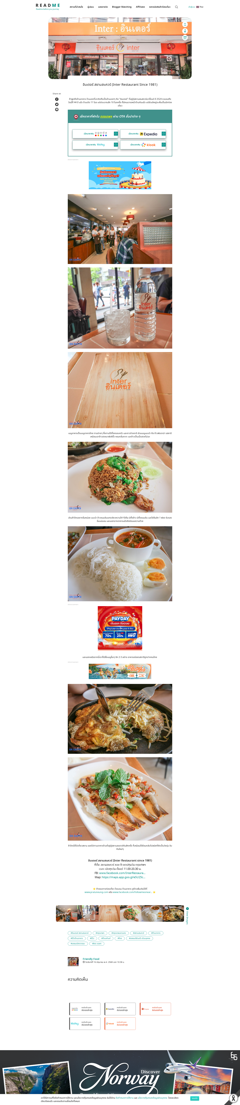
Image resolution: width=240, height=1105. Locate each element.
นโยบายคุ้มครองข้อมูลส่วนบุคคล (153, 1098)
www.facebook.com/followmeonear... (132, 892)
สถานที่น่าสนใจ (76, 7)
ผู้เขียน (91, 7)
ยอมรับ (195, 1098)
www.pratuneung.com (96, 892)
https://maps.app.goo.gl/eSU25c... (123, 877)
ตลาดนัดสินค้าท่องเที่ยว (159, 7)
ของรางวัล (103, 7)
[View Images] (66, 913)
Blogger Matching (122, 7)
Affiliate (140, 7)
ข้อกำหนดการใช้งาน (125, 1098)
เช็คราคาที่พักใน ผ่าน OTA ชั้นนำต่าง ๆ (110, 116)
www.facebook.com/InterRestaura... (122, 873)
